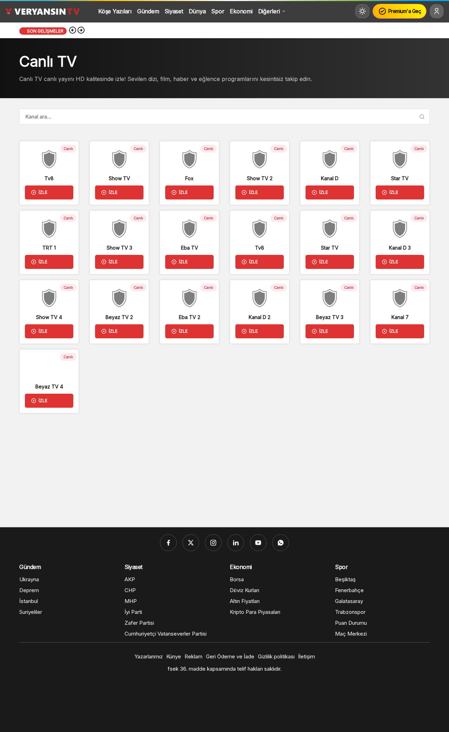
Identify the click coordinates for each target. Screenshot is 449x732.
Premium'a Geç (404, 11)
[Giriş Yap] (437, 11)
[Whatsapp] (280, 542)
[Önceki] (72, 31)
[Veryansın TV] (42, 11)
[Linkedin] (235, 542)
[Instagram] (213, 542)
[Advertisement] (224, 468)
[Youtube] (258, 542)
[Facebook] (168, 542)
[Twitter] (190, 542)
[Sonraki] (81, 31)
